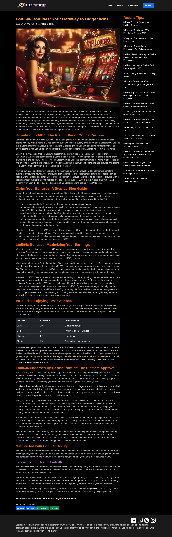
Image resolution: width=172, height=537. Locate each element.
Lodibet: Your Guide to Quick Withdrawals (55, 498)
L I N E (55, 508)
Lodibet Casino (98, 488)
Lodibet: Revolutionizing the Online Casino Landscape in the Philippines (139, 57)
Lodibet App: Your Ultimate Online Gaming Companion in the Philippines (139, 95)
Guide (120, 5)
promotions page (70, 210)
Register (148, 5)
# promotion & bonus (45, 24)
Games (109, 5)
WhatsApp (43, 508)
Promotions (133, 5)
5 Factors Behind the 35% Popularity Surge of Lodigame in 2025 (138, 84)
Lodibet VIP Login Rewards (28, 362)
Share (21, 508)
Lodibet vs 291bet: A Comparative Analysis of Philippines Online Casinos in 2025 (139, 154)
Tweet (32, 508)
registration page (82, 204)
